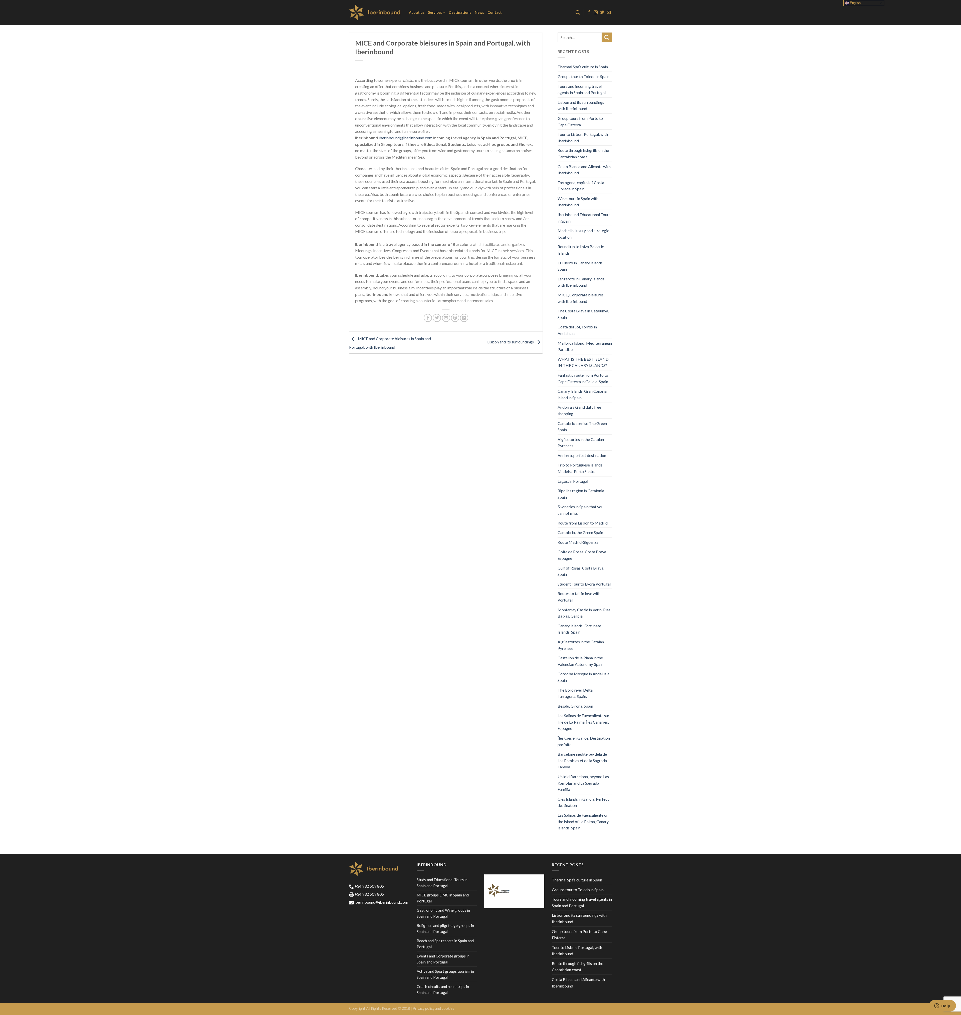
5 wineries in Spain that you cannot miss (580, 510)
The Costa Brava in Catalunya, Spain (583, 314)
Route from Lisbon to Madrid (583, 523)
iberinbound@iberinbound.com (405, 137)
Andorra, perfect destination (582, 455)
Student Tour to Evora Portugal (584, 584)
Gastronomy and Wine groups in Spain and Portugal (443, 913)
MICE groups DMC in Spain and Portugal (443, 898)
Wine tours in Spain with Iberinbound (578, 201)
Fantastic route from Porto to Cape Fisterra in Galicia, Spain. (583, 378)
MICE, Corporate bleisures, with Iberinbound (581, 298)
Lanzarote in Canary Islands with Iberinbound (581, 282)
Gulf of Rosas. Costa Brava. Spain (581, 571)
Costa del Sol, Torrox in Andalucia (577, 330)
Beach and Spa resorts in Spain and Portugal (445, 943)
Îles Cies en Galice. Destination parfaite (584, 741)
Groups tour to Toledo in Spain (583, 76)
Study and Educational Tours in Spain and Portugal (442, 882)
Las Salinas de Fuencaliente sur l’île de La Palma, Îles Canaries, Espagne (583, 722)
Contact (495, 12)
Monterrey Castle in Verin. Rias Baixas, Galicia (584, 613)
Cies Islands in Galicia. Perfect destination (583, 802)
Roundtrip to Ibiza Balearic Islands (581, 249)
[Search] (578, 13)
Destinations (460, 12)
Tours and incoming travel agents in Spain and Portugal (582, 89)
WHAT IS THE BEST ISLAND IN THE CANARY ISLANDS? (583, 362)
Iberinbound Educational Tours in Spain (584, 217)
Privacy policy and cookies (433, 1008)
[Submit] (607, 37)
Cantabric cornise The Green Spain (582, 426)
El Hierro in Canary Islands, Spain (580, 266)
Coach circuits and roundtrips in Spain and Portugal (443, 989)
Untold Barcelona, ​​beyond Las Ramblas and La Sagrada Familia (583, 783)
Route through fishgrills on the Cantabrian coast (583, 153)
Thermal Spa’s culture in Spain (583, 66)
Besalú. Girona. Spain (575, 706)
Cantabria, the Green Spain (580, 532)
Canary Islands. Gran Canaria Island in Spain (582, 394)
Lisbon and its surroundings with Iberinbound (581, 105)
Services (435, 12)
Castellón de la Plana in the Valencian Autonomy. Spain (580, 661)
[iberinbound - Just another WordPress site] (375, 12)
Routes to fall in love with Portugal (579, 596)
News (479, 12)
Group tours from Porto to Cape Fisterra (580, 121)
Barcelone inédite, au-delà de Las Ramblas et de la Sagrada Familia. (582, 760)
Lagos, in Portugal (573, 481)
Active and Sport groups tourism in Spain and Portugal (445, 974)
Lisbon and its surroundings (511, 341)
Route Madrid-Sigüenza (578, 542)
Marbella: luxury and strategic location (583, 233)
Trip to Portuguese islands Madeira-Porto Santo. (580, 468)
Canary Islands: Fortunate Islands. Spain (579, 629)
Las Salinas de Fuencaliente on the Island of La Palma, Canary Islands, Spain (583, 821)
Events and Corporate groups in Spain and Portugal (443, 959)
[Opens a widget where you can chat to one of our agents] (942, 1006)
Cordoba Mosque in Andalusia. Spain (584, 677)
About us (416, 12)
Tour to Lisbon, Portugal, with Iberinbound (583, 137)
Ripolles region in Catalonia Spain (581, 493)
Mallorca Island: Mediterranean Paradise (585, 346)
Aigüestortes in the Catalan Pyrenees (581, 442)
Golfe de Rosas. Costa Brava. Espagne (582, 555)
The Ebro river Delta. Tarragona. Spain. (575, 693)
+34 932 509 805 (369, 886)
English (855, 3)
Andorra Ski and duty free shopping (579, 410)
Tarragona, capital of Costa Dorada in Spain (581, 185)
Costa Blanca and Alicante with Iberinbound (584, 169)
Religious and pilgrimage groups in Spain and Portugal (445, 928)
